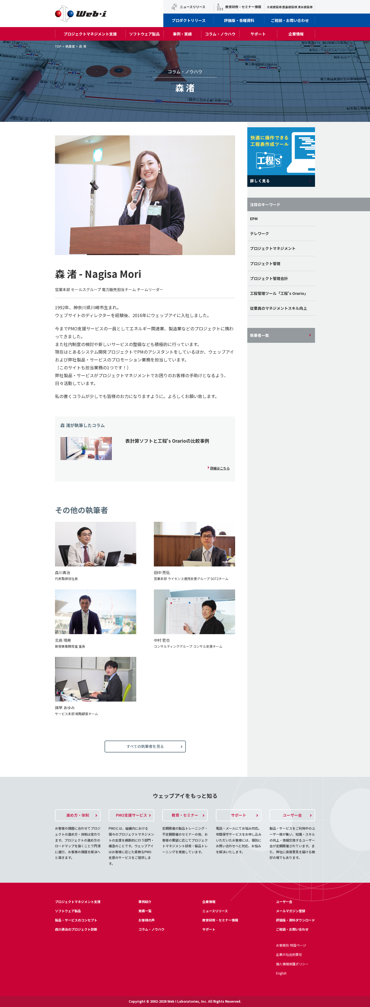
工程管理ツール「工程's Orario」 (279, 293)
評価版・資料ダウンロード (295, 920)
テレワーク (259, 233)
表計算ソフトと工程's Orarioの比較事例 (167, 440)
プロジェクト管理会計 (269, 278)
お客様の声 (146, 920)
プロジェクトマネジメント (273, 248)
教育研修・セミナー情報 (243, 6)
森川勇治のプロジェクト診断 (76, 929)
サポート (258, 34)
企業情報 (296, 34)
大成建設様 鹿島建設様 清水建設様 (290, 7)
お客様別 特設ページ (291, 945)
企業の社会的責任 (289, 954)
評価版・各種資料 (239, 20)
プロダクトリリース (189, 20)
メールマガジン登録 (290, 910)
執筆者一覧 (259, 335)
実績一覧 (144, 910)
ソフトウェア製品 (144, 34)
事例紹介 (144, 901)
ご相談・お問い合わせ (290, 20)
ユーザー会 (284, 901)
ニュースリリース (192, 6)
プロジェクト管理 (265, 263)
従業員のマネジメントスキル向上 (278, 308)
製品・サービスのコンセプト (76, 920)
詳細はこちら (220, 468)
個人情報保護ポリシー (292, 964)
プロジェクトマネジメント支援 (90, 34)
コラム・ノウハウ (220, 34)
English (281, 973)
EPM (254, 218)
